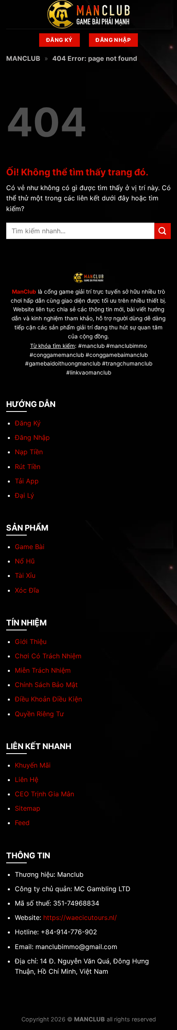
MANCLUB (23, 58)
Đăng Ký (28, 423)
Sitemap (27, 808)
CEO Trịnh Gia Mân (44, 794)
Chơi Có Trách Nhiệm (48, 656)
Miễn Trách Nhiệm (43, 670)
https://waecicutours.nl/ (80, 917)
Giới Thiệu (31, 641)
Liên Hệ (26, 779)
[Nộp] (162, 231)
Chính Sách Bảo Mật (46, 685)
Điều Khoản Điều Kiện (48, 699)
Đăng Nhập (32, 437)
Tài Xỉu (25, 575)
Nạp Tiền (29, 452)
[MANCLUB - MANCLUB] (88, 14)
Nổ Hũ (25, 561)
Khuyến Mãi (33, 765)
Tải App (27, 481)
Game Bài (29, 547)
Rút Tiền (27, 466)
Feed (22, 822)
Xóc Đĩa (27, 590)
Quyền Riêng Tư (39, 714)
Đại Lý (24, 495)
